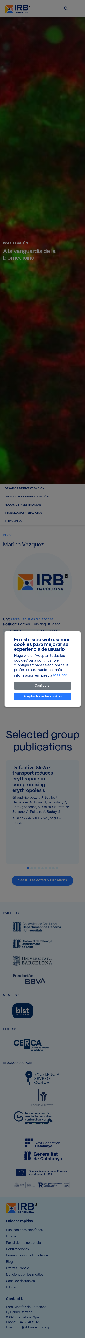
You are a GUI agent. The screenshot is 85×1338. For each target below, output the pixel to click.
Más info (60, 675)
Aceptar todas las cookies (42, 696)
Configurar (43, 685)
